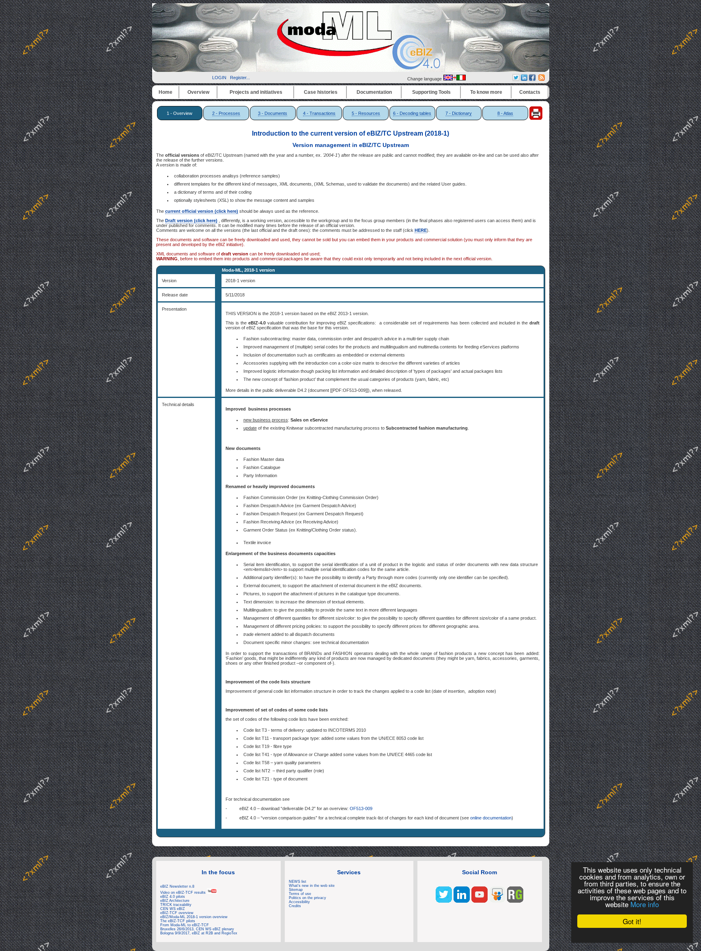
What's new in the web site (312, 886)
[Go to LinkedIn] (462, 901)
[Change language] (454, 78)
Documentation (374, 92)
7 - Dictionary (458, 113)
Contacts (529, 92)
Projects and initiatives (256, 92)
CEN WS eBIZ (172, 909)
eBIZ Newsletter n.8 (177, 886)
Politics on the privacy (307, 898)
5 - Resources (366, 113)
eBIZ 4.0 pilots (172, 897)
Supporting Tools (431, 92)
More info (644, 904)
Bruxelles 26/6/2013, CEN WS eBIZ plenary (197, 929)
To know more (486, 92)
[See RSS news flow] (541, 79)
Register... (240, 77)
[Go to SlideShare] (497, 901)
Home (165, 92)
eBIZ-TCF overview (177, 913)
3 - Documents (272, 113)
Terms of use (300, 894)
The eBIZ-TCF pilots (177, 921)
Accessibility (299, 902)
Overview (198, 92)
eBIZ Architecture (174, 901)
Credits (295, 906)
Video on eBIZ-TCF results (183, 892)
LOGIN (219, 77)
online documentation (491, 817)
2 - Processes (226, 113)
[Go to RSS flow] (444, 901)
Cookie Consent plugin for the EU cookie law (632, 935)
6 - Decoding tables (412, 113)
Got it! (632, 921)
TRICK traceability (175, 905)
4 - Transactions (319, 113)
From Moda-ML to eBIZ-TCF (184, 925)
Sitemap (296, 890)
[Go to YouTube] (479, 901)
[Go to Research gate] (515, 901)
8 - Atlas (505, 113)
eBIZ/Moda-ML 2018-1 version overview (194, 917)
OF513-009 (361, 808)
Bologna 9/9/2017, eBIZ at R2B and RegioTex (198, 933)
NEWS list (297, 882)
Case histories (321, 92)
